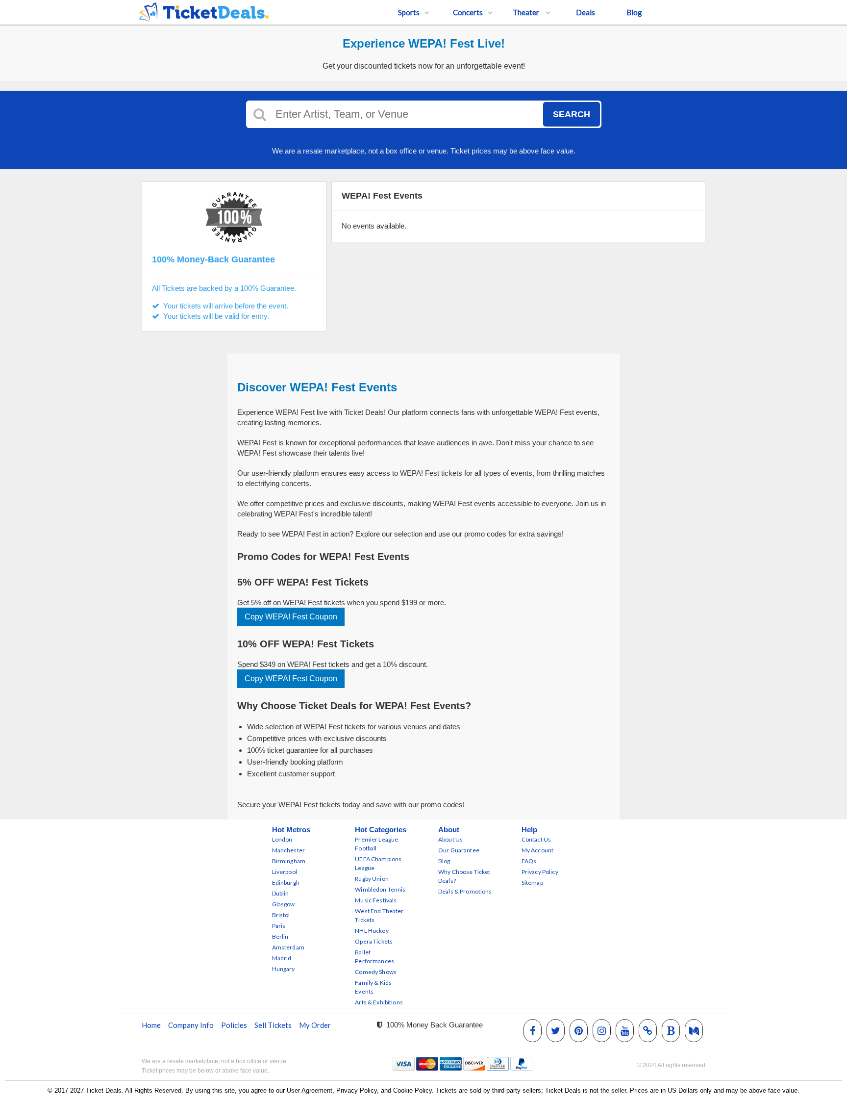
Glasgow (283, 904)
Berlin (280, 936)
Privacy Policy (540, 871)
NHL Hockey (371, 930)
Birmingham (288, 861)
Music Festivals (376, 900)
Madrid (282, 958)
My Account (537, 850)
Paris (279, 925)
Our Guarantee (458, 850)
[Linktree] (647, 1030)
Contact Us (536, 839)
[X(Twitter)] (555, 1030)
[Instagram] (602, 1030)
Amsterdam (288, 947)
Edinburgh (285, 882)
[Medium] (694, 1030)
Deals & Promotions (465, 891)
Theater (527, 12)
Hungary (283, 969)
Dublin (280, 893)
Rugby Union (372, 878)
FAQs (529, 861)
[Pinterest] (578, 1030)
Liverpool (284, 871)
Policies (234, 1025)
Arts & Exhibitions (379, 1002)
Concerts (468, 12)
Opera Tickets (374, 941)
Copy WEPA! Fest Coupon (291, 617)
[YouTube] (625, 1030)
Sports (409, 12)
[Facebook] (532, 1030)
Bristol (281, 915)
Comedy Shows (376, 971)
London (282, 839)
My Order (315, 1025)
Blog (634, 12)
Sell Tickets (273, 1025)
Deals (585, 12)
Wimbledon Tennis (380, 889)
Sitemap (532, 882)
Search (571, 114)
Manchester (288, 850)
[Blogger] (671, 1030)
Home (151, 1025)
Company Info (191, 1025)
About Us (450, 839)
